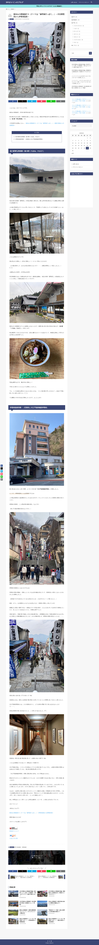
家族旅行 (11, 19)
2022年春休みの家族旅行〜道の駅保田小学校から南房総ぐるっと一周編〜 (81, 87)
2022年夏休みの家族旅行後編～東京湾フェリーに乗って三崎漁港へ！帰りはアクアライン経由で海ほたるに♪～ (81, 66)
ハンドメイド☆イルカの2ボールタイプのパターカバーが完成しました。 (81, 76)
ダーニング (77, 31)
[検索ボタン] (91, 2)
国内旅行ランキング (14, 831)
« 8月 (72, 153)
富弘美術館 (18, 847)
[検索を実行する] (90, 53)
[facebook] (47, 941)
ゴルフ (76, 28)
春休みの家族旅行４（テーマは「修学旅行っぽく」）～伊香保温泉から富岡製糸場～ (31, 812)
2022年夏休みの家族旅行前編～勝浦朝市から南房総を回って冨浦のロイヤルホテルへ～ (81, 72)
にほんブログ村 (13, 838)
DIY (75, 16)
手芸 (75, 22)
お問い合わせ (76, 164)
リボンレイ (77, 36)
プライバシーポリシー (78, 167)
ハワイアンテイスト (79, 25)
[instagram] (51, 941)
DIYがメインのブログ (14, 2)
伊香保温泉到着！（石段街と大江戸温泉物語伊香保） (29, 139)
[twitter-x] (49, 941)
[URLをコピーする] (60, 101)
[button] (12, 101)
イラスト (76, 45)
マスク (76, 42)
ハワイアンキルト (78, 39)
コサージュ (77, 34)
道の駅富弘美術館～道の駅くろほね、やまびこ (28, 136)
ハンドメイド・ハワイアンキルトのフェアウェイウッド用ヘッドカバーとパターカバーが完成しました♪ (81, 82)
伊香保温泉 (24, 847)
